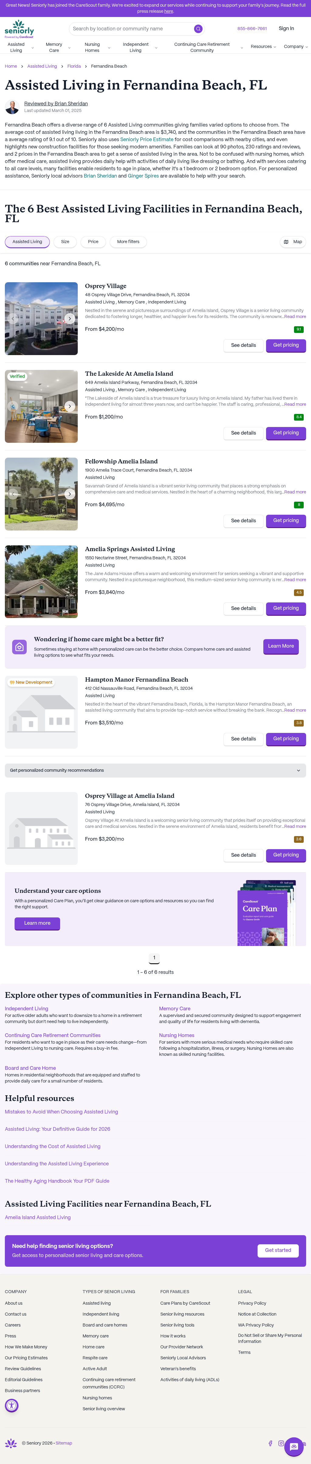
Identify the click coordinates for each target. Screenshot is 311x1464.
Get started (278, 1250)
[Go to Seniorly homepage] (11, 1443)
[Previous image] (12, 318)
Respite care (95, 1358)
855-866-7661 (252, 29)
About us (13, 1303)
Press (10, 1336)
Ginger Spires (143, 176)
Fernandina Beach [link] (109, 66)
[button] (198, 29)
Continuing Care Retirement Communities (53, 1035)
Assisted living (97, 1303)
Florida (74, 66)
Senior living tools (177, 1325)
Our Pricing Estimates (26, 1358)
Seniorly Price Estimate (146, 139)
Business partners (22, 1391)
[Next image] (69, 318)
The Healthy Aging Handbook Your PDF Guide (57, 1181)
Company (294, 47)
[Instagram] (281, 1443)
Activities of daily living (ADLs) (189, 1380)
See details (243, 345)
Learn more (37, 923)
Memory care (96, 1336)
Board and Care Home (30, 1068)
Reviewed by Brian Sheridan (56, 104)
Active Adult (95, 1369)
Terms (244, 1352)
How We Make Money (26, 1347)
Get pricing (286, 345)
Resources (261, 47)
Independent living (101, 1314)
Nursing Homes (92, 47)
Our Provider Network (181, 1347)
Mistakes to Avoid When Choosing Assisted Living (61, 1112)
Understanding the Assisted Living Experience (57, 1164)
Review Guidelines (23, 1369)
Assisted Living (16, 47)
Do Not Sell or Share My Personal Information (270, 1339)
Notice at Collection (257, 1314)
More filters (128, 242)
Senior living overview (104, 1409)
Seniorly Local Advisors (183, 1358)
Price (93, 242)
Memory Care (54, 47)
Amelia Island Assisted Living (38, 1217)
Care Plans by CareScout (185, 1303)
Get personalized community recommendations (57, 770)
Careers (13, 1325)
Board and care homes (105, 1325)
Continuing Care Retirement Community (202, 47)
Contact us (15, 1314)
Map (297, 242)
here (168, 11)
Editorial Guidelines (24, 1380)
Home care (93, 1347)
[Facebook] (270, 1443)
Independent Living (136, 47)
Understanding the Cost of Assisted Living (53, 1146)
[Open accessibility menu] (12, 1405)
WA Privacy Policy (256, 1325)
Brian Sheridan (100, 176)
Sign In (286, 28)
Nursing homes (97, 1398)
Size (65, 242)
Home (11, 66)
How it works (173, 1336)
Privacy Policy (252, 1303)
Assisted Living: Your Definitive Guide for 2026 (57, 1129)
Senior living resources (182, 1314)
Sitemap (64, 1443)
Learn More (281, 646)
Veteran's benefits (178, 1369)
